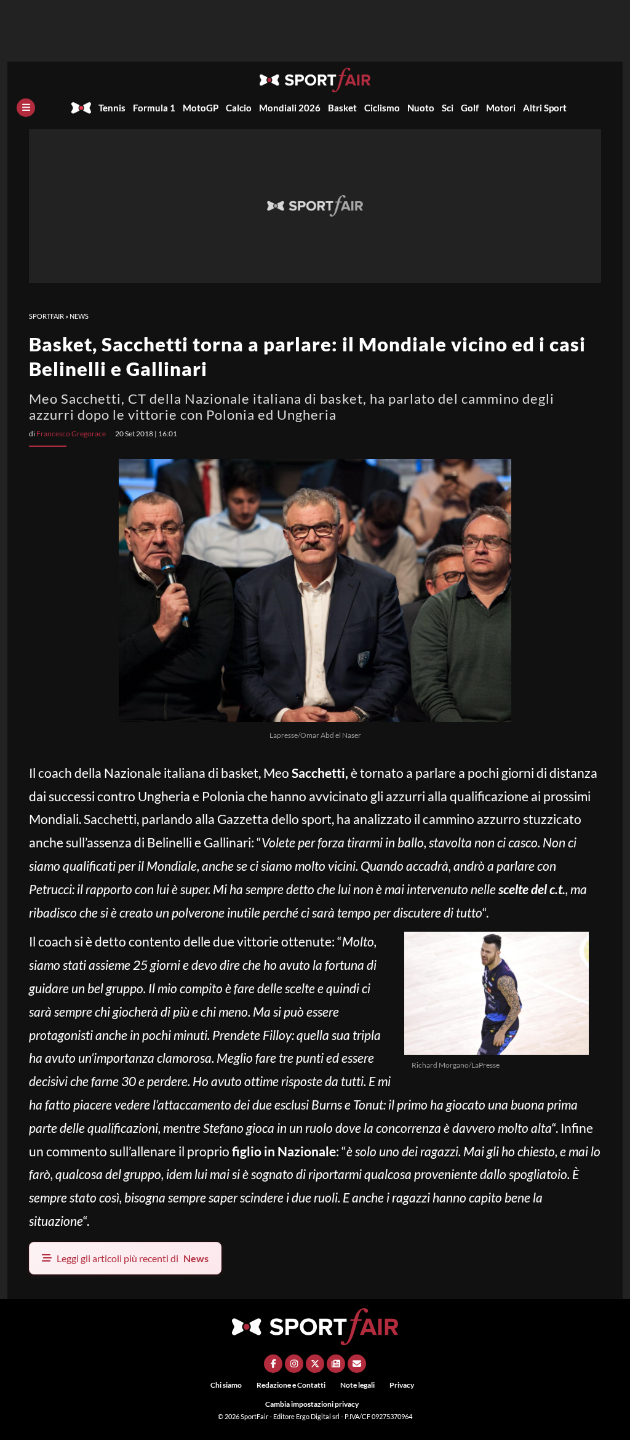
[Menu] (26, 107)
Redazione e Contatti (291, 1385)
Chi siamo (226, 1385)
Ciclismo (382, 107)
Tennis (112, 107)
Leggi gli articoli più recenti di (133, 1258)
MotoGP (200, 107)
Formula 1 (154, 107)
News (79, 316)
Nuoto (420, 107)
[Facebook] (273, 1363)
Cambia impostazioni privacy (312, 1404)
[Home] (81, 108)
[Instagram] (294, 1363)
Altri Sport (545, 107)
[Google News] (336, 1363)
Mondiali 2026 (290, 107)
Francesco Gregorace (71, 433)
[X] (315, 1363)
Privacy (401, 1385)
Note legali (357, 1385)
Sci (447, 107)
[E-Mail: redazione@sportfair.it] (357, 1363)
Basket (342, 107)
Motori (501, 107)
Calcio (239, 107)
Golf (470, 107)
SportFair (46, 316)
